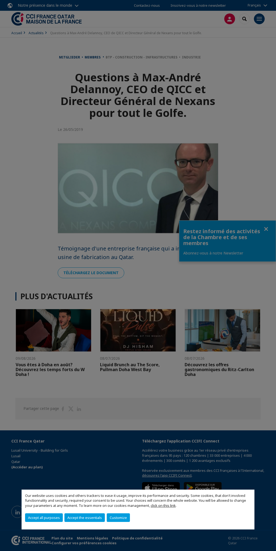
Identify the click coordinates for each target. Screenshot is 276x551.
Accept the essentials (84, 517)
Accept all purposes (44, 517)
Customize (118, 517)
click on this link (163, 505)
